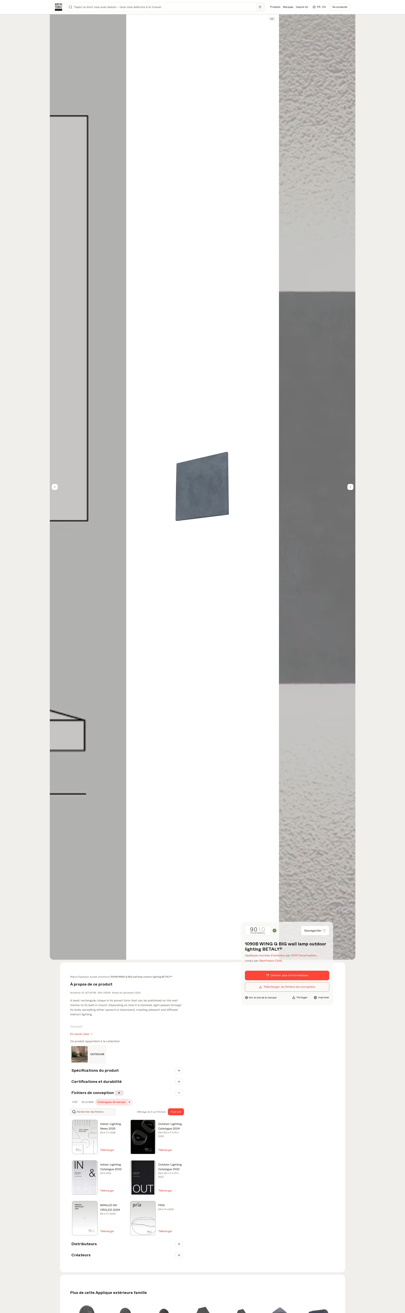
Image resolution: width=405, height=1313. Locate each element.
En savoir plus (79, 1034)
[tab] (74, 1102)
